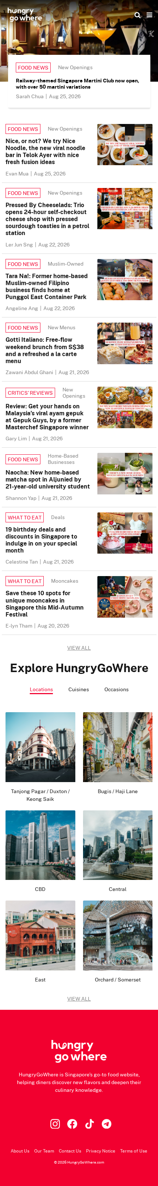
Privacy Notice (100, 1151)
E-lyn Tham (19, 625)
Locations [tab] (41, 689)
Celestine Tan (22, 561)
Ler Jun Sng (20, 244)
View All (79, 998)
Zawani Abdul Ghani (30, 372)
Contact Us (70, 1151)
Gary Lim (17, 438)
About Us (20, 1151)
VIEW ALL (79, 647)
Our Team (44, 1151)
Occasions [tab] (116, 689)
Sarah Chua (30, 96)
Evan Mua (18, 173)
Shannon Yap (21, 498)
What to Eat (25, 517)
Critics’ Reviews (30, 393)
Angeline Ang (22, 308)
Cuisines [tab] (78, 689)
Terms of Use (133, 1151)
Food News (33, 67)
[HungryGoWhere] (25, 15)
